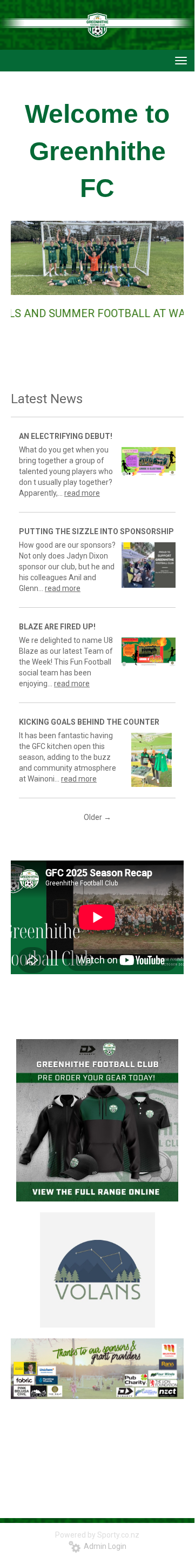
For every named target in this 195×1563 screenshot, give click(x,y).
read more (82, 493)
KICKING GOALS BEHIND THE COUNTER (89, 722)
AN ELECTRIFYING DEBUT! (65, 436)
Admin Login (103, 1546)
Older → (97, 817)
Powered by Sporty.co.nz (97, 1535)
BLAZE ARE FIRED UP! (57, 626)
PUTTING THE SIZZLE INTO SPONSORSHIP (96, 531)
